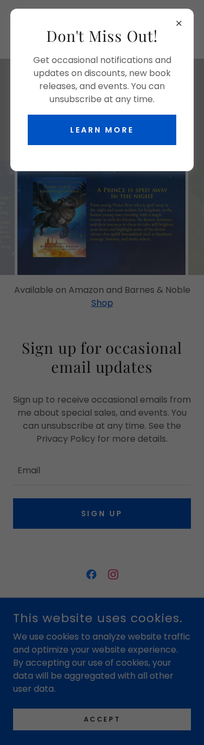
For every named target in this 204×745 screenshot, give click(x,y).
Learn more (102, 129)
